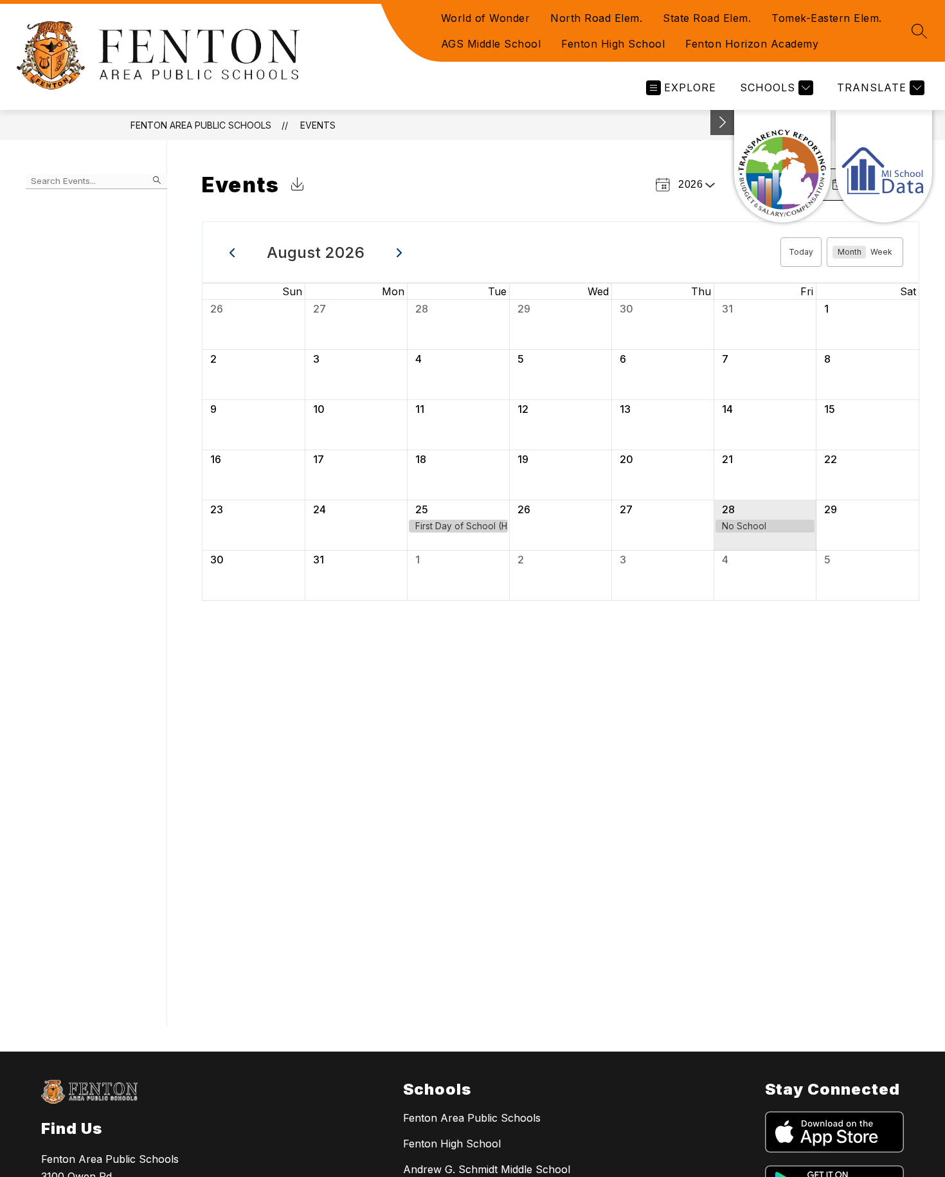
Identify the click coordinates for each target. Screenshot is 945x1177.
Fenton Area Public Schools (200, 125)
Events (318, 125)
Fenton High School (613, 43)
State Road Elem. (707, 18)
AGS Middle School (491, 43)
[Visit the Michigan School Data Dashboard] (884, 166)
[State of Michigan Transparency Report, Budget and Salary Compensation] (782, 166)
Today (801, 252)
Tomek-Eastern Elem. (826, 18)
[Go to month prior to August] (232, 252)
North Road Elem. (596, 18)
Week (881, 252)
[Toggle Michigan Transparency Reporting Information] (722, 122)
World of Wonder (485, 18)
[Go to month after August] (399, 252)
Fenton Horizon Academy (751, 43)
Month (849, 252)
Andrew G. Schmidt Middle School (486, 1169)
